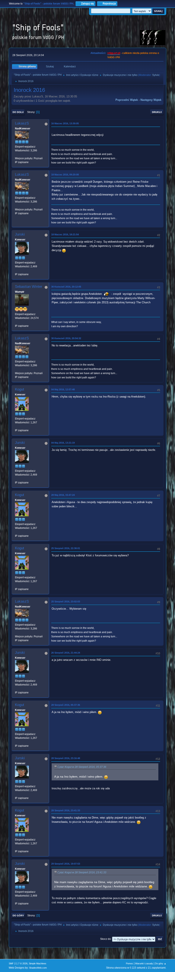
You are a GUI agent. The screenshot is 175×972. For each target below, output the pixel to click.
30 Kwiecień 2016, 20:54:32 (66, 338)
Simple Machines (37, 963)
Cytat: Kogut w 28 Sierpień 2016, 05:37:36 (81, 766)
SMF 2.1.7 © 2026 (18, 963)
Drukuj (157, 112)
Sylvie (155, 75)
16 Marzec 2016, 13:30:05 (65, 123)
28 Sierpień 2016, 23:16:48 (65, 758)
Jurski (20, 234)
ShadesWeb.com (38, 967)
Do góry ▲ (160, 963)
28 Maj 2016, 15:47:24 (63, 495)
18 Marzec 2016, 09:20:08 (65, 174)
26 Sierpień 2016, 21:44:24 (65, 652)
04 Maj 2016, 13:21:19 (63, 442)
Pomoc (129, 963)
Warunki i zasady (144, 963)
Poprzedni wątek (126, 99)
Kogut (19, 389)
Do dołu (18, 112)
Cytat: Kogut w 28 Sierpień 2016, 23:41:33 (81, 872)
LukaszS (22, 123)
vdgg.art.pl (113, 53)
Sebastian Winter (28, 287)
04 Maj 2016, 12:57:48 (63, 389)
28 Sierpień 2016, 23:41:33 (65, 810)
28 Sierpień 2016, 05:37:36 (65, 705)
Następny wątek (150, 99)
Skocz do (105, 938)
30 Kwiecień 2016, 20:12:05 (66, 286)
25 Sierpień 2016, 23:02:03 (65, 601)
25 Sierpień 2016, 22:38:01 (65, 548)
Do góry (18, 915)
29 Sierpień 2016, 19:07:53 (65, 863)
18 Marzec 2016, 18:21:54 (65, 234)
